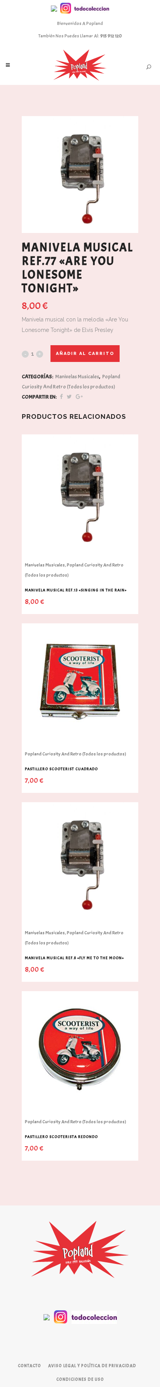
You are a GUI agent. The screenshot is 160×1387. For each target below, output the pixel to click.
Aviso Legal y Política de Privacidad (92, 1365)
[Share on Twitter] (69, 397)
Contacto (29, 1365)
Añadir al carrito (85, 353)
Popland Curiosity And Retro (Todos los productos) (75, 754)
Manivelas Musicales (77, 376)
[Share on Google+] (79, 397)
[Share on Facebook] (61, 397)
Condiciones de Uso (80, 1379)
